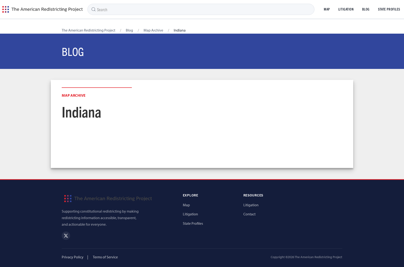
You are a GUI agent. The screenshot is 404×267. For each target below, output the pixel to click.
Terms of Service (105, 257)
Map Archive (153, 30)
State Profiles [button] (389, 9)
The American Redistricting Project (88, 30)
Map (327, 9)
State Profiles (193, 223)
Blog (366, 9)
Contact (249, 214)
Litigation (346, 9)
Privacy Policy (72, 257)
